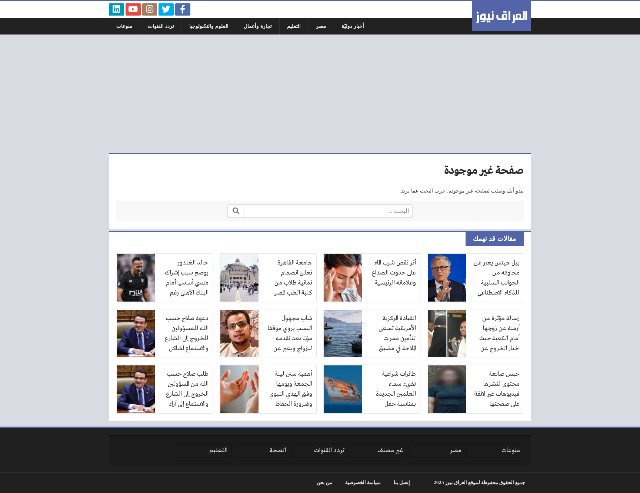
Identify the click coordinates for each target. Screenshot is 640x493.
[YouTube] (133, 9)
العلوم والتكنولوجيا (209, 26)
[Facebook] (182, 9)
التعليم (294, 26)
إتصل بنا (402, 482)
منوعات (124, 26)
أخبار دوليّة (352, 26)
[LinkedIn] (116, 9)
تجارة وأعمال (258, 26)
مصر (321, 26)
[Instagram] (149, 9)
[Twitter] (166, 9)
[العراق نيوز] (501, 16)
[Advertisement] (320, 94)
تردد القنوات (161, 26)
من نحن (324, 482)
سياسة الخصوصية (363, 482)
